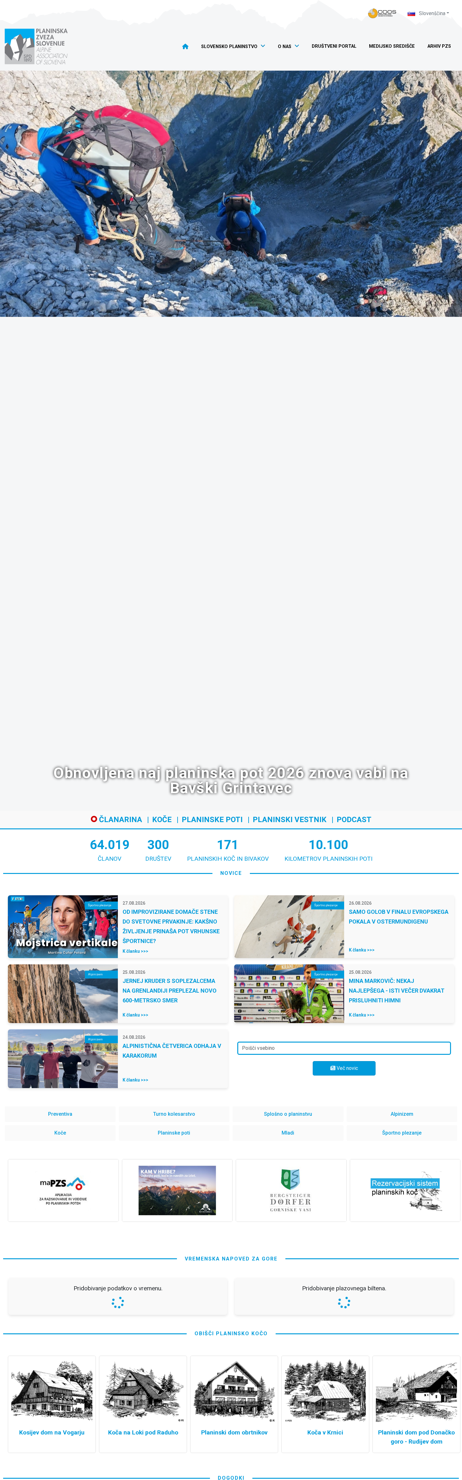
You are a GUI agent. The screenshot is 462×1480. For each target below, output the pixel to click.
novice (231, 873)
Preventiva (60, 1114)
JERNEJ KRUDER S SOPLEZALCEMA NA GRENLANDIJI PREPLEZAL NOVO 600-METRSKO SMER (170, 991)
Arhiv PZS (439, 46)
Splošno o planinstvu (288, 1114)
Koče (162, 819)
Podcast (354, 819)
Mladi (288, 1133)
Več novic (346, 1068)
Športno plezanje (401, 1133)
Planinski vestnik (290, 819)
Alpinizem (402, 1114)
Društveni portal (334, 46)
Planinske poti (212, 819)
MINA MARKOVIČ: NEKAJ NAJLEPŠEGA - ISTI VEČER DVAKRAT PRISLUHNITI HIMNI (396, 991)
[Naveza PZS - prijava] (382, 13)
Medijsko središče (392, 46)
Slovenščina (431, 13)
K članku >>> (135, 951)
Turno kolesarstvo (174, 1114)
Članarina (119, 819)
